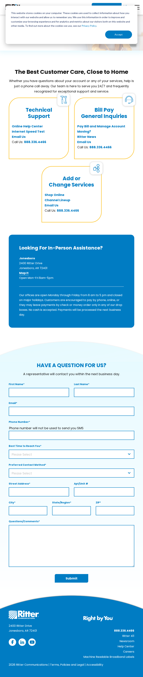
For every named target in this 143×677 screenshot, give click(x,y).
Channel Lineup (57, 200)
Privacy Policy (89, 25)
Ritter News (86, 137)
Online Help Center (27, 126)
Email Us (19, 137)
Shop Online (54, 195)
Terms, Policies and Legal (67, 665)
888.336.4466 (35, 142)
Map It (24, 273)
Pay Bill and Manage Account (101, 126)
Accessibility (94, 665)
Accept (119, 34)
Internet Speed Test (28, 131)
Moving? (84, 131)
